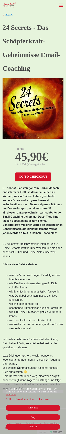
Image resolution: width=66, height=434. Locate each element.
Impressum (44, 399)
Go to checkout (33, 176)
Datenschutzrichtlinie (25, 399)
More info (11, 394)
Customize (33, 407)
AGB (8, 399)
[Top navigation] (61, 5)
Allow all (33, 426)
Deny (33, 417)
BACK (9, 14)
